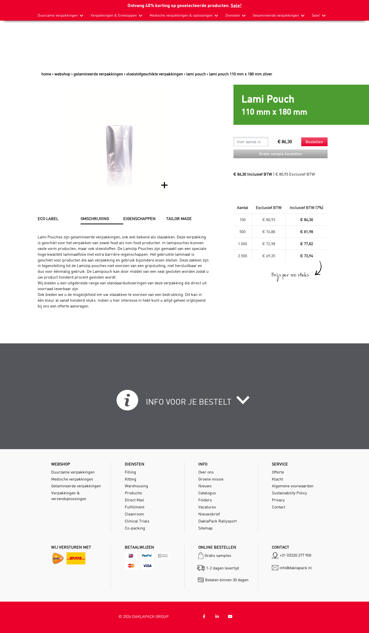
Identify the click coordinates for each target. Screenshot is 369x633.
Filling (130, 471)
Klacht (277, 479)
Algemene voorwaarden (293, 485)
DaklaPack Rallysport (217, 520)
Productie (133, 492)
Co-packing (135, 528)
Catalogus (207, 492)
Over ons (206, 471)
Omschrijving (95, 218)
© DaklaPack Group (143, 616)
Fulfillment (134, 506)
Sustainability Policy (289, 492)
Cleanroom (134, 513)
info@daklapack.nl (296, 567)
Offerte (278, 471)
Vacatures (207, 506)
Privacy (278, 499)
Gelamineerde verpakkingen (276, 15)
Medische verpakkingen (72, 479)
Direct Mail (134, 499)
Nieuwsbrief (209, 513)
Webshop (62, 73)
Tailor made (179, 218)
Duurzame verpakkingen (58, 15)
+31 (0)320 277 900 (295, 555)
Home (46, 73)
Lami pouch (196, 73)
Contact (278, 506)
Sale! (236, 5)
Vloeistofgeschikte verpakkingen (154, 73)
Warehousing (136, 485)
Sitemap (205, 528)
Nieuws (205, 485)
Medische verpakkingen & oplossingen (181, 15)
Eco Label (48, 218)
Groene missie (210, 479)
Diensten (232, 15)
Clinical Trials (137, 520)
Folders (205, 499)
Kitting (130, 479)
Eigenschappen (139, 218)
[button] (184, 403)
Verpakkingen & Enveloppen (114, 15)
